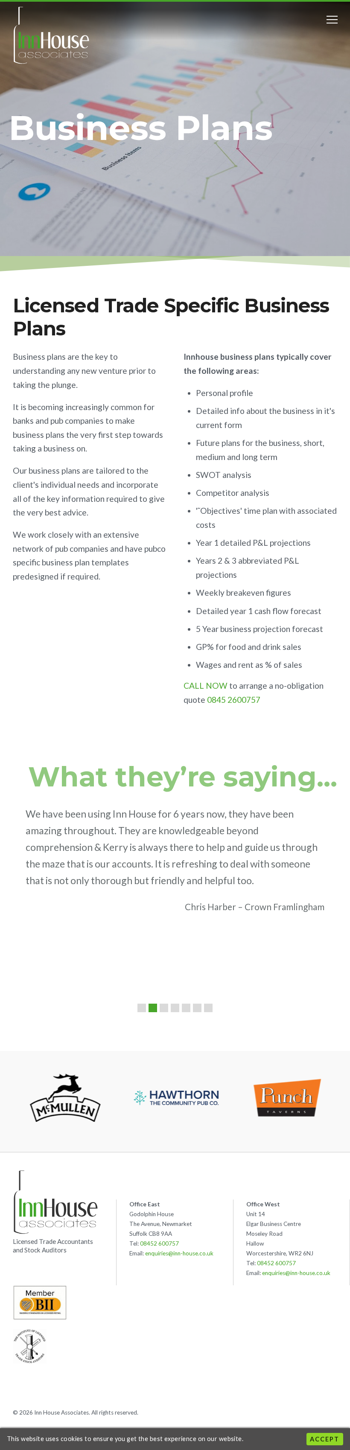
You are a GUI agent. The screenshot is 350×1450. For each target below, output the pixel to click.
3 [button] (164, 1008)
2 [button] (153, 1008)
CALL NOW (206, 685)
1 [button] (141, 1008)
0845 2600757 (233, 700)
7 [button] (208, 1008)
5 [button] (186, 1008)
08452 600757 (159, 1243)
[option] (175, 864)
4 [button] (175, 1008)
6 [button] (197, 1008)
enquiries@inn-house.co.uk (179, 1253)
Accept (324, 1439)
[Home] (51, 35)
